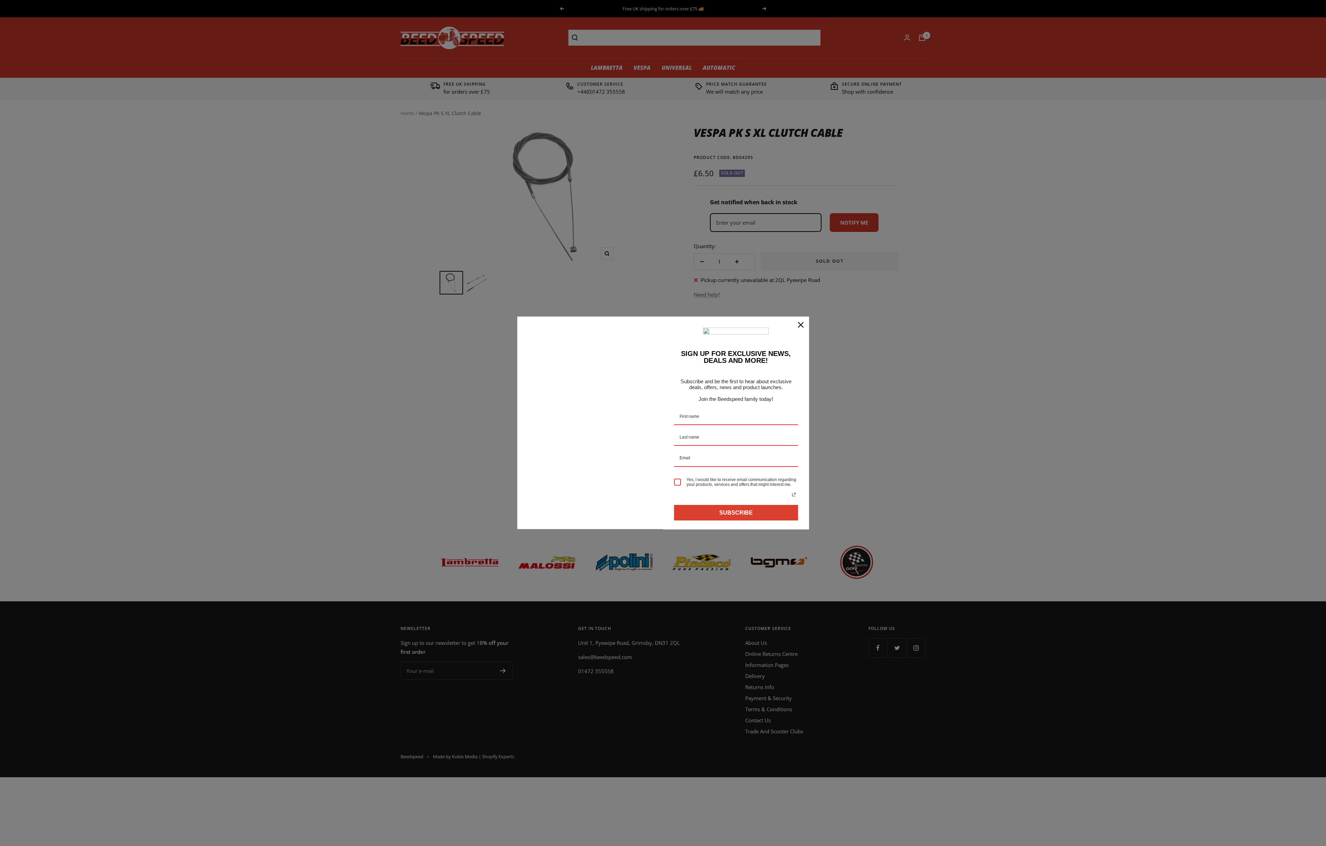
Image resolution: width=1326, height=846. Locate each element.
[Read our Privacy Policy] (794, 494)
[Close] (800, 325)
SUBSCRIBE (736, 513)
